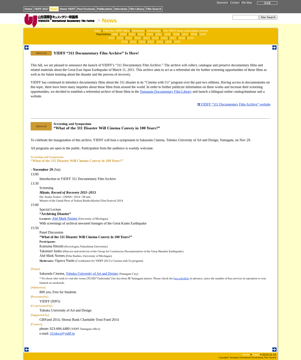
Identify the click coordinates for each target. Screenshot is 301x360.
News (54, 9)
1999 (114, 34)
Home (28, 9)
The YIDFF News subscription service (185, 30)
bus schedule (181, 278)
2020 (124, 41)
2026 (177, 41)
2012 (129, 38)
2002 (141, 34)
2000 (123, 34)
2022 (142, 41)
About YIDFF (67, 9)
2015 (155, 38)
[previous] (26, 48)
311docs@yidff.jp (62, 333)
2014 (146, 38)
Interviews (120, 9)
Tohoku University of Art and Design (92, 273)
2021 (133, 41)
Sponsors (222, 2)
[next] (274, 48)
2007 (185, 34)
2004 (159, 34)
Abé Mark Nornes (64, 218)
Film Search (153, 9)
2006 (176, 34)
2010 (111, 38)
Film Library (136, 9)
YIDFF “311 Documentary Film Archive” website (235, 104)
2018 (182, 38)
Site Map (246, 2)
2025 (168, 41)
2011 (120, 38)
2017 (173, 38)
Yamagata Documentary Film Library (166, 91)
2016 (164, 38)
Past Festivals (86, 9)
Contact (234, 2)
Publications (104, 9)
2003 (150, 34)
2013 (138, 38)
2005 (167, 34)
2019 (191, 38)
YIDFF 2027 (41, 9)
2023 (151, 41)
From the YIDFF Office (116, 30)
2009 (203, 34)
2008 (194, 34)
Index (97, 30)
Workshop (138, 30)
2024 (160, 41)
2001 (132, 34)
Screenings (154, 30)
